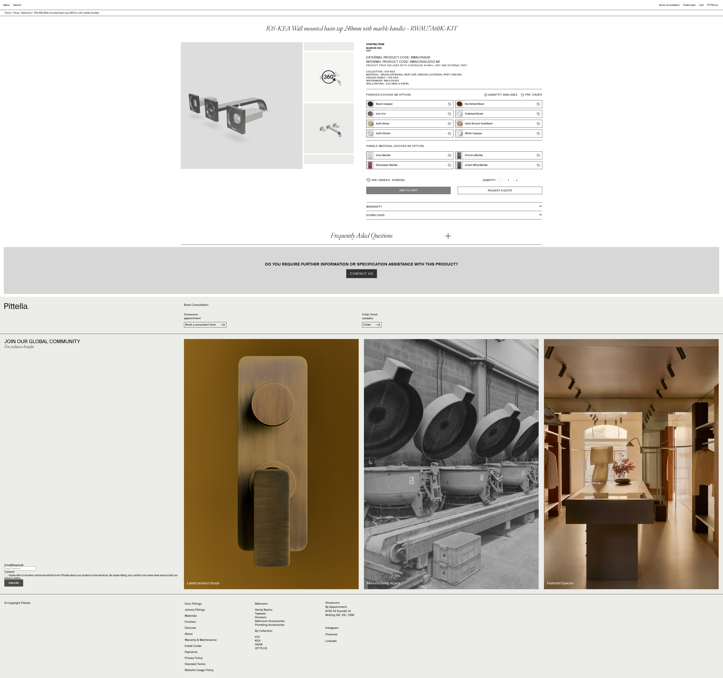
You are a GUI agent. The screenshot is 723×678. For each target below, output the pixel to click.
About (189, 634)
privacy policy (12, 578)
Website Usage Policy (199, 670)
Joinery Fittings (195, 610)
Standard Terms (195, 664)
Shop (16, 12)
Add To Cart (408, 190)
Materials (191, 616)
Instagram (331, 628)
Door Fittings (193, 604)
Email (13, 565)
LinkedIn (331, 641)
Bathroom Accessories (270, 621)
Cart (701, 5)
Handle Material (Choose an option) (395, 146)
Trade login (689, 5)
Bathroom (26, 12)
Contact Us (361, 274)
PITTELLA (712, 5)
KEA (257, 641)
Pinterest (331, 634)
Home (8, 12)
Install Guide (193, 646)
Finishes (190, 622)
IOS (257, 637)
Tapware (260, 613)
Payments (191, 652)
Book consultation (669, 5)
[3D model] (329, 77)
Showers (260, 617)
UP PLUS (261, 648)
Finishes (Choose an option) (388, 94)
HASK (259, 644)
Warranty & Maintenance (201, 640)
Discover (190, 628)
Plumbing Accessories (269, 625)
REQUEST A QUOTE (500, 190)
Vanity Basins (263, 610)
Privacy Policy (194, 658)
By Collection (263, 631)
